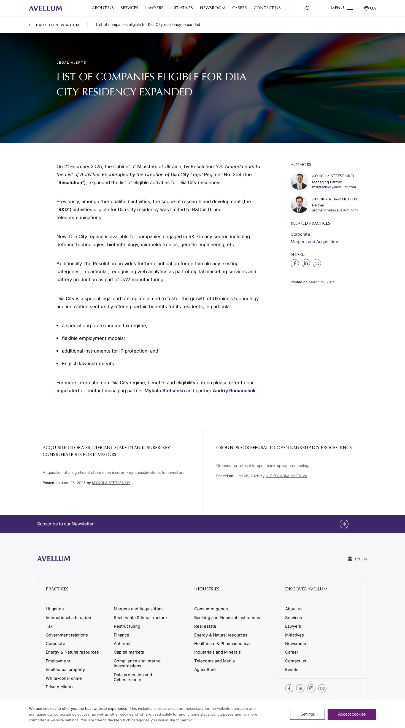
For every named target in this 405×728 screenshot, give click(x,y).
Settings (307, 714)
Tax (49, 626)
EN (357, 559)
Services (129, 8)
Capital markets (129, 652)
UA (373, 9)
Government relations (67, 635)
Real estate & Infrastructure (140, 617)
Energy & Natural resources (72, 652)
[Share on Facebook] (295, 263)
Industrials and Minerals (217, 652)
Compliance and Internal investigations (137, 663)
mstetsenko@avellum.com (334, 187)
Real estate (205, 626)
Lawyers (154, 8)
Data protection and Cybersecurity (133, 677)
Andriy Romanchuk (234, 390)
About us (103, 8)
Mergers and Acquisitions (316, 241)
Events (291, 669)
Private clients (60, 686)
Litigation (55, 608)
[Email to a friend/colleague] (317, 263)
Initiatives (181, 8)
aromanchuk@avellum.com (335, 210)
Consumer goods (211, 608)
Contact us (267, 8)
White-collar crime (64, 678)
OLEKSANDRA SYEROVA (286, 476)
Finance (121, 635)
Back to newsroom (57, 25)
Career (239, 8)
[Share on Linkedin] (306, 263)
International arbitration (68, 617)
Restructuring (127, 626)
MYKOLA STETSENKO (111, 482)
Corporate (300, 234)
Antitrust (122, 643)
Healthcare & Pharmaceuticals (223, 643)
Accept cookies (352, 714)
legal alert (67, 390)
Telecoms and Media (214, 660)
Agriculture (205, 669)
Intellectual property (65, 669)
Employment (58, 660)
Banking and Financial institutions (227, 617)
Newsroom (212, 8)
